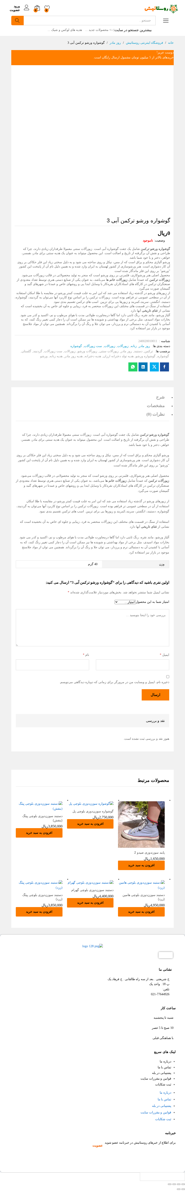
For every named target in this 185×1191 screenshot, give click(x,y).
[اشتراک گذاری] (178, 1184)
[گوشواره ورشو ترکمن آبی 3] (164, 366)
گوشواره (76, 346)
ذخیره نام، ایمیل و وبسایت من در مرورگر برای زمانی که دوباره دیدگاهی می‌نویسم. (114, 682)
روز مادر (144, 346)
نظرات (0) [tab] (155, 414)
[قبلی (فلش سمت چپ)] (183, 1189)
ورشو (44, 356)
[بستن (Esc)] (183, 1184)
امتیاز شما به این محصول (152, 602)
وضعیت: (159, 240)
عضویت (15, 10)
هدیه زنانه (56, 356)
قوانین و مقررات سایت (156, 1078)
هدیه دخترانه (93, 356)
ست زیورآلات (93, 346)
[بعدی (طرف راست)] (178, 1189)
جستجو (17, 20)
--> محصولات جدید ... (99, 30)
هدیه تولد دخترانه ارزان (118, 356)
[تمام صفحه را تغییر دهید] (174, 1184)
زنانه (134, 346)
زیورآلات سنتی (109, 351)
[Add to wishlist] (137, 845)
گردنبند (37, 351)
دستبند (138, 351)
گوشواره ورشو (145, 356)
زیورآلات (123, 346)
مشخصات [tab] (156, 405)
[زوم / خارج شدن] (169, 1184)
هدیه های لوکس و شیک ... (65, 30)
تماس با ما (164, 1067)
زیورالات (109, 346)
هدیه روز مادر (74, 356)
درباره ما (165, 1061)
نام (86, 655)
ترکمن (148, 351)
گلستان (26, 351)
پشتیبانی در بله (161, 1073)
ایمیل (164, 655)
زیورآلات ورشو (87, 351)
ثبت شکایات (163, 1084)
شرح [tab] (160, 397)
